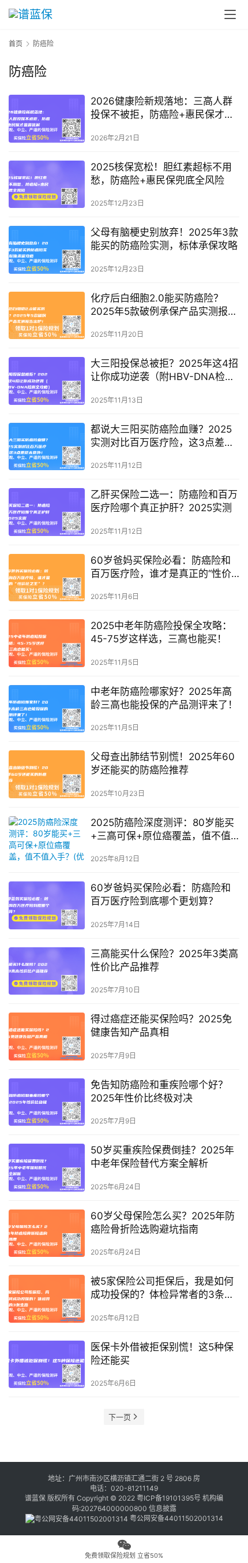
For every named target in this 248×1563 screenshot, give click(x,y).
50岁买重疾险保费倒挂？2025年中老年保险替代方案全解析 (162, 1156)
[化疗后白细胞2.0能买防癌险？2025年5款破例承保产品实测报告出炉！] (47, 316)
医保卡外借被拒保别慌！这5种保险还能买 (162, 1353)
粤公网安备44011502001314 (175, 1518)
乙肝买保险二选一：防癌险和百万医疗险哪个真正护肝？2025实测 (164, 501)
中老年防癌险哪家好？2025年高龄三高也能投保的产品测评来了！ (164, 698)
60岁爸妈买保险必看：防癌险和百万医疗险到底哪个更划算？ (161, 894)
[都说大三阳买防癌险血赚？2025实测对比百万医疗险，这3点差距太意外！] (47, 447)
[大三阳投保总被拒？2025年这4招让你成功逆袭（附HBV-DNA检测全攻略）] (47, 381)
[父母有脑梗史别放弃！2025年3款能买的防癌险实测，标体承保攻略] (47, 250)
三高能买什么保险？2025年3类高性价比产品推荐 (164, 960)
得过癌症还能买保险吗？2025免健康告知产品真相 (161, 1025)
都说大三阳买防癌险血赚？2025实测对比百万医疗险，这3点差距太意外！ (162, 436)
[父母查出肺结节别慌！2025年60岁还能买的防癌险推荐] (47, 774)
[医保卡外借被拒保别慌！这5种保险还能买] (47, 1365)
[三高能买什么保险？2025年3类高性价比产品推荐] (47, 971)
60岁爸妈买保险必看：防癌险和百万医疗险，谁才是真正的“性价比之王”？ (161, 567)
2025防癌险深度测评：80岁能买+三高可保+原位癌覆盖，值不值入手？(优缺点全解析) (162, 830)
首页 (15, 43)
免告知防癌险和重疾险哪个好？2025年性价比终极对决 (159, 1091)
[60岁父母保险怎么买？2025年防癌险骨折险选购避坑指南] (47, 1233)
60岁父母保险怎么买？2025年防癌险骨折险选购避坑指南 (163, 1222)
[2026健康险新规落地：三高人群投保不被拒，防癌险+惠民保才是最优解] (47, 119)
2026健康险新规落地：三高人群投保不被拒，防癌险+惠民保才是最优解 (162, 108)
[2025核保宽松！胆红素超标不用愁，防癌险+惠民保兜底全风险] (47, 185)
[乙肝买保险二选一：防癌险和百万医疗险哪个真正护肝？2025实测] (47, 512)
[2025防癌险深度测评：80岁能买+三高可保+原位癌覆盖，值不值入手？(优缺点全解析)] (47, 840)
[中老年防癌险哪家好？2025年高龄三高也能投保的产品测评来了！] (47, 709)
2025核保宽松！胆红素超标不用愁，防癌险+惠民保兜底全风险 (161, 173)
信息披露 (162, 1508)
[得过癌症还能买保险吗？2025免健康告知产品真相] (47, 1036)
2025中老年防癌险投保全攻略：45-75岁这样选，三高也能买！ (161, 632)
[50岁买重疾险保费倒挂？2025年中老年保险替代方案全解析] (47, 1168)
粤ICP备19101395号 (169, 1498)
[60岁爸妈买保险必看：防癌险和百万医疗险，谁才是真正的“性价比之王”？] (47, 578)
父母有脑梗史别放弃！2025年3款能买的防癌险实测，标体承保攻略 (164, 238)
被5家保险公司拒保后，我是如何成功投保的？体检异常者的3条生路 (162, 1288)
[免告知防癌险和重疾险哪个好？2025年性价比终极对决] (47, 1102)
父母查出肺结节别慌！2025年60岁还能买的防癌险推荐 (163, 763)
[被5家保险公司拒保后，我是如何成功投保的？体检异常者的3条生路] (47, 1299)
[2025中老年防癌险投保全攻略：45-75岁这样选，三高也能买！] (47, 643)
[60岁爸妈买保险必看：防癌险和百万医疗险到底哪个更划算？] (47, 905)
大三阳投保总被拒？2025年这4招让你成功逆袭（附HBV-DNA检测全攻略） (164, 371)
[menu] (230, 14)
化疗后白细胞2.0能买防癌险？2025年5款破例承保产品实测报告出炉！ (164, 305)
